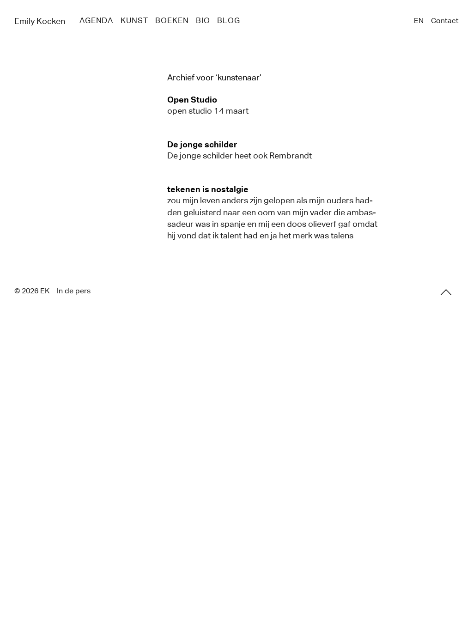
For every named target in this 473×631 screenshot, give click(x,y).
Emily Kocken (39, 21)
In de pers (74, 290)
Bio (203, 20)
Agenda (96, 20)
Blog (228, 20)
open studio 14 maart (208, 110)
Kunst (134, 20)
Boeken (171, 20)
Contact (445, 20)
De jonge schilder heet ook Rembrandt (239, 155)
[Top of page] (446, 292)
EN (419, 20)
